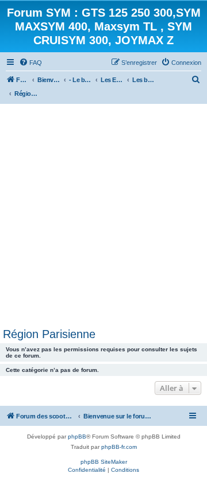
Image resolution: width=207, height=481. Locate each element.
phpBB (77, 436)
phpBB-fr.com (119, 447)
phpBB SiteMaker (103, 462)
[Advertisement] (103, 213)
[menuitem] (30, 62)
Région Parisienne (49, 334)
